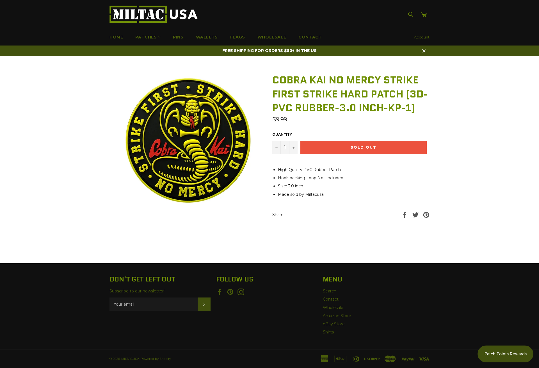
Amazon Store (337, 315)
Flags (237, 37)
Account (422, 37)
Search (329, 291)
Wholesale (271, 37)
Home (116, 37)
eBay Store (334, 323)
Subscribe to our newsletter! (137, 291)
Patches (146, 37)
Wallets (207, 37)
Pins (178, 37)
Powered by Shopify (156, 359)
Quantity (282, 134)
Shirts (328, 332)
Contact (310, 37)
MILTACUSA (130, 359)
